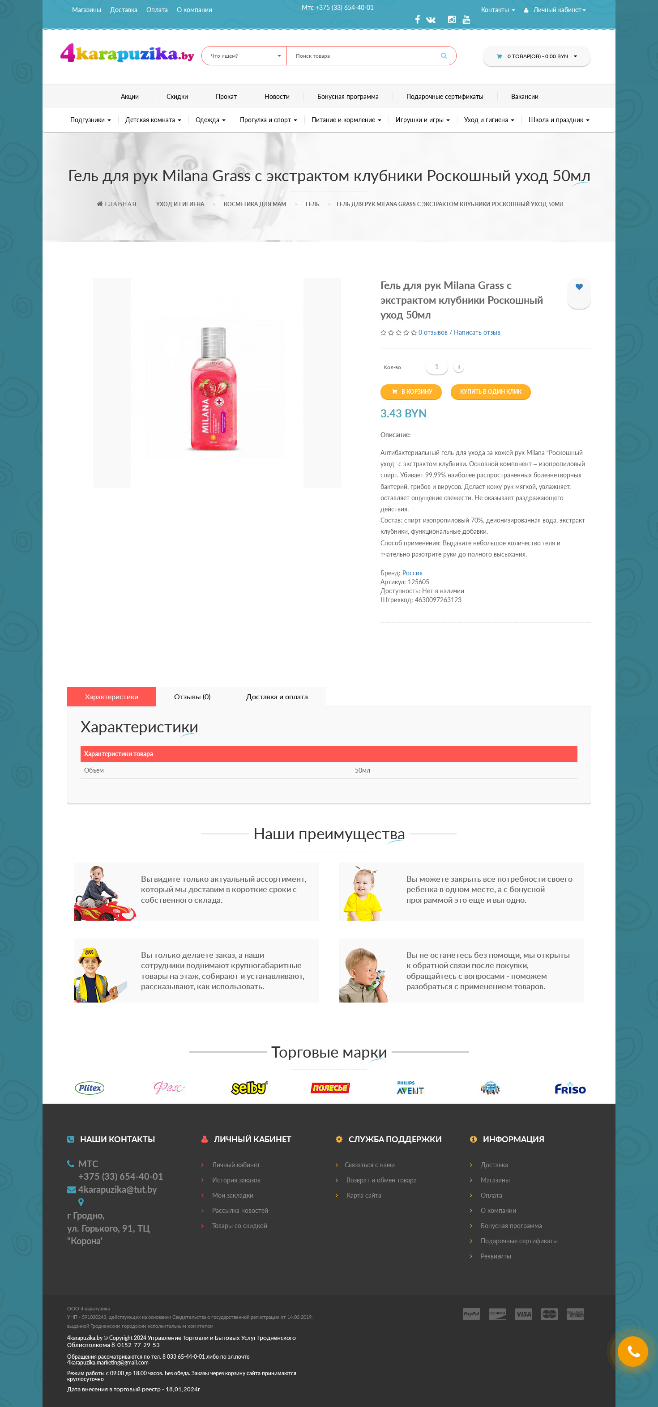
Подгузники (88, 119)
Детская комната (151, 119)
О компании (194, 9)
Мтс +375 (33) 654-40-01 (338, 7)
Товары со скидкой (238, 1225)
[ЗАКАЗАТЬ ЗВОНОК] (634, 1355)
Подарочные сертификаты (444, 96)
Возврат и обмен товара (381, 1180)
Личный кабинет (556, 9)
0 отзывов (433, 332)
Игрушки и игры (420, 119)
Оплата (157, 9)
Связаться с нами (370, 1165)
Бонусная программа (348, 96)
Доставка (123, 9)
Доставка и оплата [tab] (277, 696)
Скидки (177, 96)
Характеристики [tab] (111, 696)
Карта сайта (363, 1195)
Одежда (208, 119)
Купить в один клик (490, 391)
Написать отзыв (477, 332)
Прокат (226, 96)
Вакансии (524, 96)
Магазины (86, 9)
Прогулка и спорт (266, 119)
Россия (412, 573)
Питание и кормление (344, 119)
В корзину (417, 391)
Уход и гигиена (487, 119)
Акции (130, 96)
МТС (88, 1163)
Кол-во (392, 367)
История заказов (235, 1180)
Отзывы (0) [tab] (192, 696)
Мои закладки (231, 1195)
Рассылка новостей (239, 1210)
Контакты (496, 9)
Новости (277, 96)
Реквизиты (495, 1256)
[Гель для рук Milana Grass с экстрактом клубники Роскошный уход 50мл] (217, 383)
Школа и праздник (557, 119)
